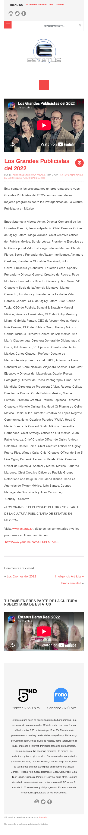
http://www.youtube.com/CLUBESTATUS (32, 542)
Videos (41, 175)
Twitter (18, 14)
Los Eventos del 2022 (21, 576)
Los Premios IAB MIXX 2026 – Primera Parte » (36, 4)
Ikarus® (43, 817)
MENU (8, 24)
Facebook (24, 14)
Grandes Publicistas (24, 175)
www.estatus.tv (22, 528)
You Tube (12, 14)
